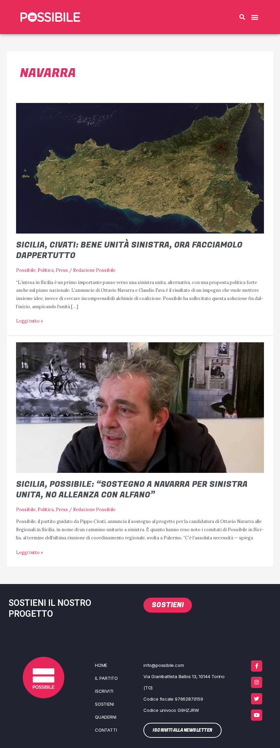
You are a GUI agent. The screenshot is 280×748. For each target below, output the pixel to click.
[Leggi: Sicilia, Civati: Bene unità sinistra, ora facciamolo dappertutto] (140, 167)
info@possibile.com (163, 665)
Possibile (26, 270)
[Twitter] (256, 698)
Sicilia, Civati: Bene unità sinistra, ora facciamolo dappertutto (129, 250)
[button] (242, 17)
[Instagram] (256, 682)
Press (62, 270)
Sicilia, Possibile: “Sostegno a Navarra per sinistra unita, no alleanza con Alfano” (132, 489)
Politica (46, 270)
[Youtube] (256, 715)
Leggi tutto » (29, 320)
